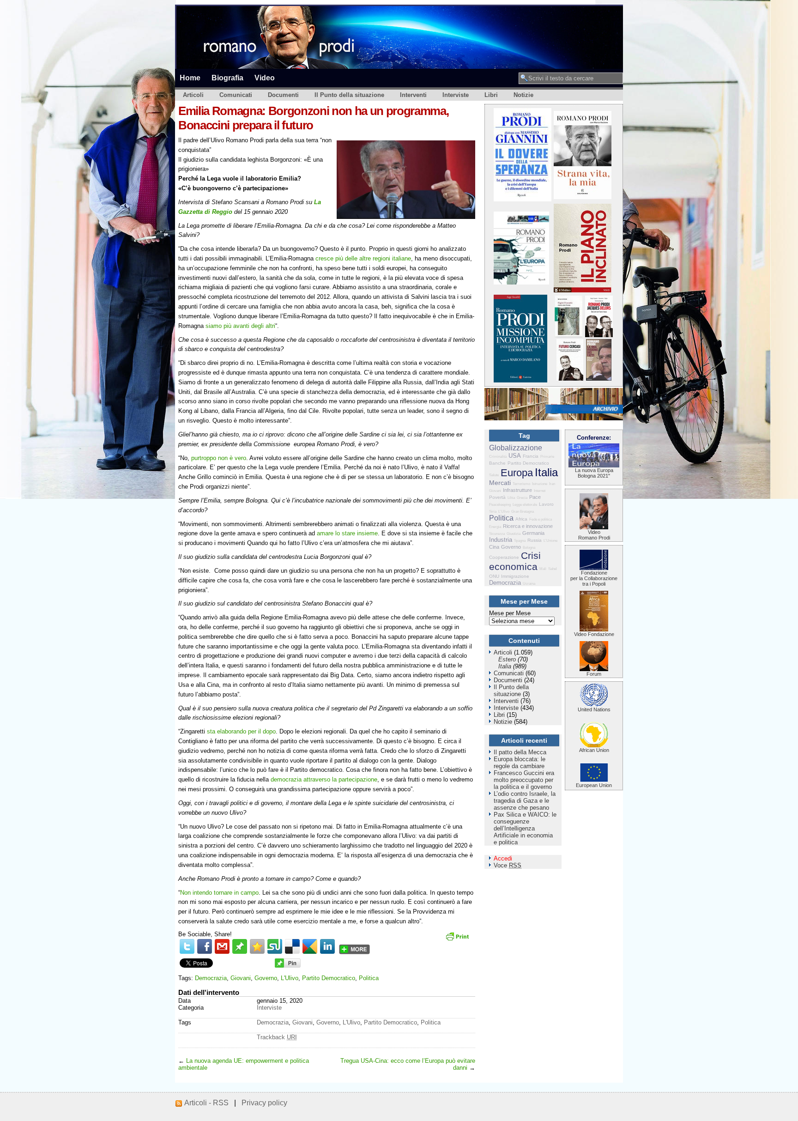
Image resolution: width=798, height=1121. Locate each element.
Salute (494, 475)
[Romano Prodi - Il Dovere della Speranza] (522, 199)
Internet (539, 491)
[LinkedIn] (327, 946)
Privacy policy (264, 1103)
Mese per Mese (510, 613)
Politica (369, 978)
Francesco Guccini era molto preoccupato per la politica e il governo (524, 780)
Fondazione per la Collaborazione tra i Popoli (593, 578)
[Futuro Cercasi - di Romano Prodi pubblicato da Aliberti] (569, 379)
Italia (546, 472)
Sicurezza (497, 534)
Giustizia (513, 534)
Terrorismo (521, 484)
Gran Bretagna (522, 511)
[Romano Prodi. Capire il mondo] (568, 335)
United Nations (594, 709)
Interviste (455, 94)
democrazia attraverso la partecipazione (324, 779)
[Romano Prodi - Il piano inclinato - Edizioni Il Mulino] (582, 290)
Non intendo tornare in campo (219, 892)
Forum (593, 674)
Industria (500, 539)
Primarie (547, 456)
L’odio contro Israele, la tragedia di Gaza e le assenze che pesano (525, 800)
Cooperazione (504, 557)
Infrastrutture (517, 490)
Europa (517, 473)
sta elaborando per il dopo (241, 731)
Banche (497, 463)
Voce (507, 865)
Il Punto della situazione (349, 94)
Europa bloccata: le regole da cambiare (519, 763)
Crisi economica (515, 561)
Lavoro (546, 504)
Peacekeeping (500, 505)
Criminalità (498, 456)
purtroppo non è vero (218, 457)
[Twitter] (187, 946)
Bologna (529, 547)
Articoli (193, 94)
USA (514, 455)
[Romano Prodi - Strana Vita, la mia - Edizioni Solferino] (582, 197)
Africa (521, 518)
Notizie (523, 94)
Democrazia (211, 978)
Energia (495, 527)
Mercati (500, 482)
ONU (494, 576)
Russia (534, 540)
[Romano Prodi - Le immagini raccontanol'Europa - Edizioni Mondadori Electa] (521, 282)
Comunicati (235, 94)
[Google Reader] (309, 946)
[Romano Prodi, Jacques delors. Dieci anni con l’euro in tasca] (599, 335)
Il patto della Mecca (520, 752)
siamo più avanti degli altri (240, 325)
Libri (491, 94)
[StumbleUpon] (274, 946)
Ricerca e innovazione (528, 526)
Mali (542, 569)
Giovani (240, 978)
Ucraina (529, 584)
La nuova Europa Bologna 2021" (594, 473)
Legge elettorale (525, 505)
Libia (511, 498)
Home (190, 77)
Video (264, 77)
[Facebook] (204, 946)
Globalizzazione (515, 448)
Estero (507, 659)
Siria (492, 511)
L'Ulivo (289, 978)
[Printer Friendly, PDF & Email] (458, 939)
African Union (594, 750)
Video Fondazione (594, 634)
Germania (533, 533)
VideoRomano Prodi (594, 534)
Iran (552, 484)
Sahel (552, 569)
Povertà (497, 497)
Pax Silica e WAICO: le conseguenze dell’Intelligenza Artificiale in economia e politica (525, 828)
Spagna (520, 541)
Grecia (522, 498)
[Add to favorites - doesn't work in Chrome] (257, 946)
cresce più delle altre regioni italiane (363, 258)
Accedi (503, 858)
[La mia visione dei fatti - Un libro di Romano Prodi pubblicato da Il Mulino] (598, 379)
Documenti (283, 94)
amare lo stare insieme (347, 533)
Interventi (413, 94)
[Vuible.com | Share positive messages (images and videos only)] (239, 951)
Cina (494, 547)
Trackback (277, 1037)
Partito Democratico (328, 978)
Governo (265, 978)
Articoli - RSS (206, 1103)
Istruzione (539, 484)
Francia (530, 456)
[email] (222, 946)
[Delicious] (292, 946)
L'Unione (550, 541)
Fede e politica (540, 519)
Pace (535, 497)
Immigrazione (515, 576)
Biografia (227, 77)
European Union (594, 785)
